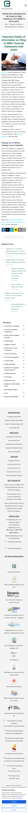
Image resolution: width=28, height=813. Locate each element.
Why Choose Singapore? (11, 357)
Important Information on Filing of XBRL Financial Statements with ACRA (13, 222)
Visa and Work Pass (14, 440)
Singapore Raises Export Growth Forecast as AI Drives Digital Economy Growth (14, 295)
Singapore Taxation (10, 344)
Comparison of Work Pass (14, 437)
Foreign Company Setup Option (14, 420)
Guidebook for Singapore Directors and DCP (11, 369)
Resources (7, 322)
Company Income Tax (14, 464)
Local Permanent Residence (14, 444)
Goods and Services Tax (14, 472)
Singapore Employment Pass (14, 448)
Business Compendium (11, 396)
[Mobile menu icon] (26, 5)
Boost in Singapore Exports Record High (17, 286)
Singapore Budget (9, 364)
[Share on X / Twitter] (8, 230)
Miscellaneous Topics (10, 389)
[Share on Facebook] (3, 230)
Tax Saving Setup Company (14, 475)
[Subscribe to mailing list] (16, 230)
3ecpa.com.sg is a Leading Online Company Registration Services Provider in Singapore (14, 487)
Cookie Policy (19, 798)
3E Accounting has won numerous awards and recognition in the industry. (14, 496)
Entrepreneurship (9, 380)
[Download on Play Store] (14, 549)
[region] (14, 800)
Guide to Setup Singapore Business (11, 336)
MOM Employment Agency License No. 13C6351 (14, 699)
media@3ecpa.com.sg (16, 536)
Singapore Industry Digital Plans (12, 385)
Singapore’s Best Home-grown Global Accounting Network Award (14, 632)
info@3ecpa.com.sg (14, 527)
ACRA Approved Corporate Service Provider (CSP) (14, 674)
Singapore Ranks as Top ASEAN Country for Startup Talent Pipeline (15, 261)
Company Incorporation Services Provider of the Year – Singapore (14, 616)
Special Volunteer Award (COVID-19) (14, 715)
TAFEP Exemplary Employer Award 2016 (14, 586)
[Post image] (2, 248)
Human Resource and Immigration (10, 349)
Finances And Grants (10, 353)
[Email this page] (24, 230)
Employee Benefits (10, 373)
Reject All (14, 809)
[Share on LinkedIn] (12, 230)
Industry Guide (8, 341)
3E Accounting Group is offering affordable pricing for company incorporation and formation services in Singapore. (14, 507)
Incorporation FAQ (14, 428)
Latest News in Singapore (12, 326)
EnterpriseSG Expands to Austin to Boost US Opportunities (18, 306)
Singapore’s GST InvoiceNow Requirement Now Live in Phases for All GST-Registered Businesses (16, 251)
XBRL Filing (4, 72)
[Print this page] (20, 230)
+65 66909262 (15, 525)
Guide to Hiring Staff (14, 451)
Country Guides (9, 360)
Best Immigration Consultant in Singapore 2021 (14, 647)
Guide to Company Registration (14, 424)
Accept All (14, 801)
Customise (14, 805)
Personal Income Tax (14, 468)
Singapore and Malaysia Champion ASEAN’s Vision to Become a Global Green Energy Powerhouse (18, 273)
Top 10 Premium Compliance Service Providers (14, 601)
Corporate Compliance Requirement (11, 331)
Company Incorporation (14, 416)
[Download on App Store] (14, 543)
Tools (6, 393)
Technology (7, 377)
